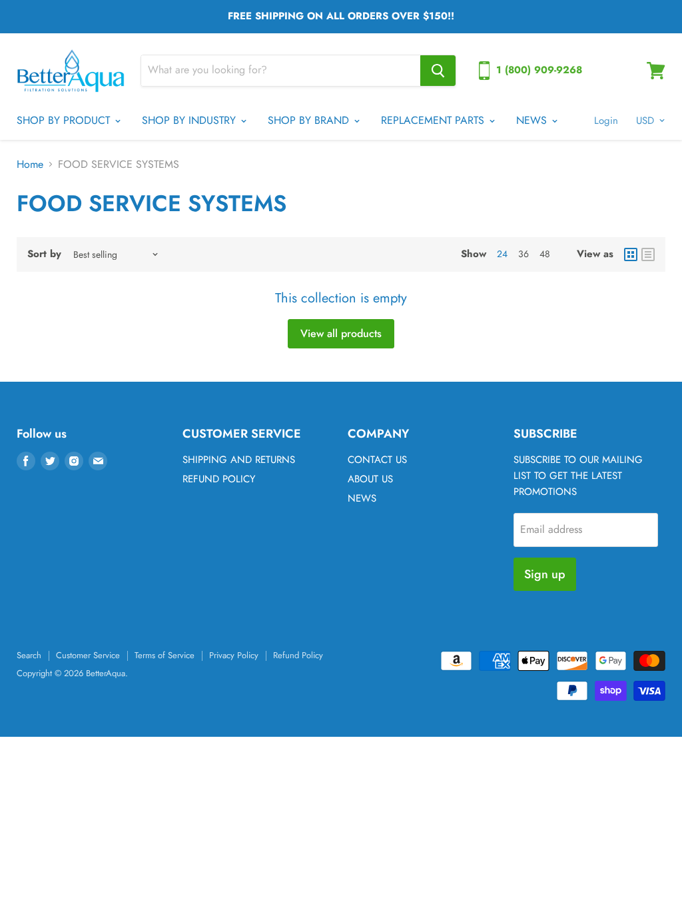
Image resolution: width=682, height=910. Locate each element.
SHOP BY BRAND (310, 120)
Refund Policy (298, 655)
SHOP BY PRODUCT (65, 120)
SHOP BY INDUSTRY (190, 120)
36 (523, 253)
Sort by (44, 254)
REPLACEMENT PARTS (434, 120)
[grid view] (630, 254)
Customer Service (88, 655)
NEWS (533, 120)
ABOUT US (370, 479)
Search (29, 655)
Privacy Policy (233, 655)
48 (544, 253)
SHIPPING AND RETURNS (238, 459)
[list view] (648, 254)
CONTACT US (377, 459)
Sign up (544, 574)
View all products (341, 333)
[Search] (438, 70)
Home (30, 165)
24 (502, 253)
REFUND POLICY (218, 479)
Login (606, 120)
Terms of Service (164, 655)
